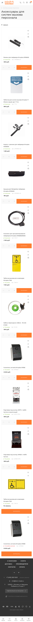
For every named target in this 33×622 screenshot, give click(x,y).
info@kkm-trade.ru (18, 581)
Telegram (18, 572)
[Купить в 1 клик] (28, 36)
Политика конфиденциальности (17, 596)
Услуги (23, 561)
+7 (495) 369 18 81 (12, 577)
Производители (22, 564)
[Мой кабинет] (27, 2)
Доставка (8, 564)
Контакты (11, 567)
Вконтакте (14, 572)
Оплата (22, 567)
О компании (12, 561)
